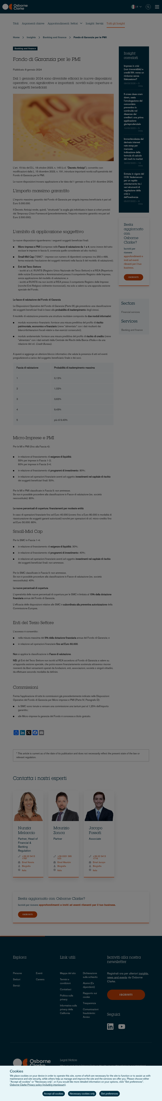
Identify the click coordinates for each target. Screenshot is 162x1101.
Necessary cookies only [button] (82, 1093)
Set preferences (109, 1093)
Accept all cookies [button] (53, 1093)
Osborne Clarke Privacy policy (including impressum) (37, 1084)
